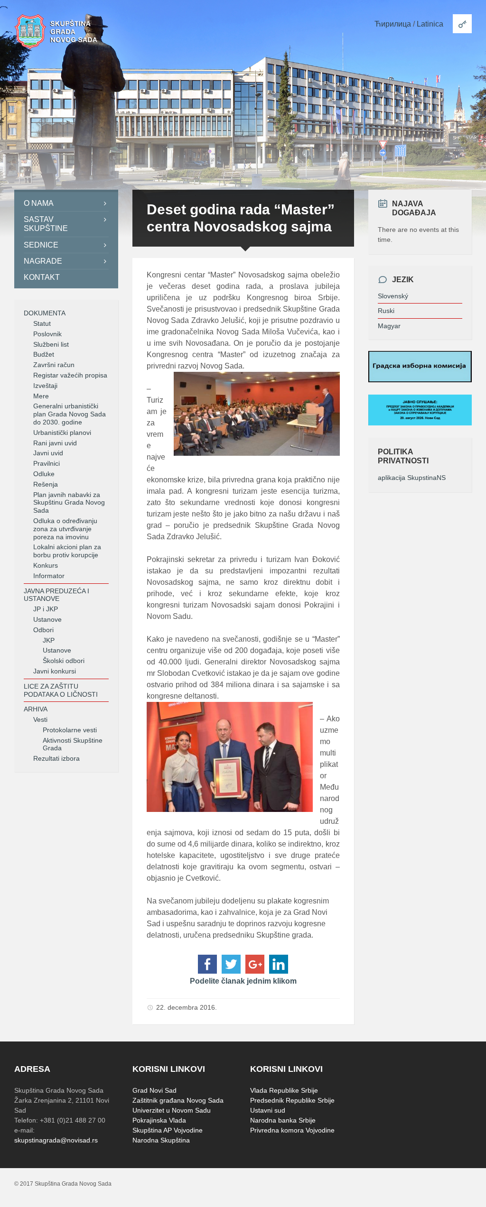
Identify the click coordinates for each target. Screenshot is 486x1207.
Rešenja (45, 484)
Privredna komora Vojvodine (292, 1130)
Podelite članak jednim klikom (243, 981)
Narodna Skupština (161, 1140)
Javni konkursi (54, 671)
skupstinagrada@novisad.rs (56, 1140)
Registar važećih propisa (70, 375)
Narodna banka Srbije (283, 1120)
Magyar (389, 326)
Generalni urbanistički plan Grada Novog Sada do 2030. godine (69, 414)
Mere (41, 396)
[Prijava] (462, 23)
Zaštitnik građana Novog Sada (178, 1100)
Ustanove (47, 619)
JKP (49, 640)
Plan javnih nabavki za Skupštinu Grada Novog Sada (69, 503)
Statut (42, 323)
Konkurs (45, 565)
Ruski (386, 310)
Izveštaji (45, 385)
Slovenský (393, 296)
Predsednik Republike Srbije (292, 1100)
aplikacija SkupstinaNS (412, 477)
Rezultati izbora (56, 758)
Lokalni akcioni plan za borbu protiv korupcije (67, 551)
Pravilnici (46, 463)
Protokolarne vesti (70, 730)
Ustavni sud (267, 1110)
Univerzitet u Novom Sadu (171, 1110)
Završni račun (54, 365)
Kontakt (42, 277)
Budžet (43, 354)
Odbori (43, 630)
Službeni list (51, 344)
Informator (49, 576)
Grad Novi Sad (154, 1090)
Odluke (44, 474)
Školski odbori (63, 660)
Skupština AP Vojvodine (167, 1130)
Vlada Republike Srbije (284, 1090)
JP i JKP (45, 609)
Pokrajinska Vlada (159, 1120)
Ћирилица (392, 24)
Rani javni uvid (55, 443)
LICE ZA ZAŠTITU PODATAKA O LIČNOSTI (61, 690)
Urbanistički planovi (62, 432)
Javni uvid (48, 453)
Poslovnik (47, 334)
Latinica (430, 24)
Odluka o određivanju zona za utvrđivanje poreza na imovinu (65, 529)
